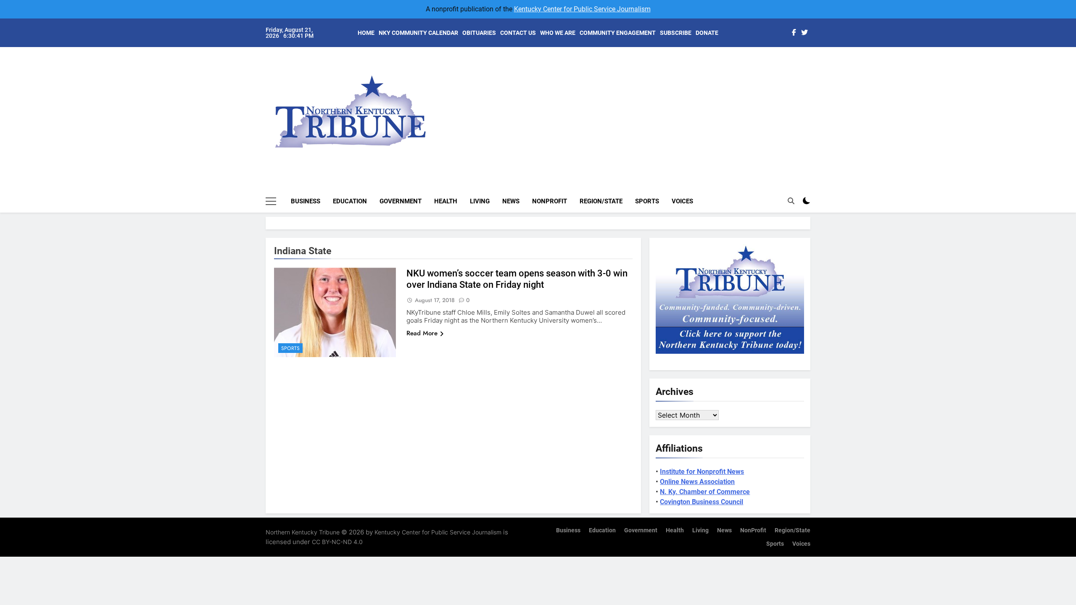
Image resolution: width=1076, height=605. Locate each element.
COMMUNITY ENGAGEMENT (618, 32)
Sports (647, 201)
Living (480, 201)
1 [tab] (814, 63)
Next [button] (794, 105)
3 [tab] (814, 89)
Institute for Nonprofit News (702, 472)
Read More (422, 333)
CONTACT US (518, 32)
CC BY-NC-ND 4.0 (337, 541)
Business (305, 201)
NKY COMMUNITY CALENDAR (418, 32)
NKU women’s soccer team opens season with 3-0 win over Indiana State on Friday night (517, 279)
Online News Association (697, 482)
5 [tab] (814, 114)
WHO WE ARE (557, 32)
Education (350, 201)
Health (445, 201)
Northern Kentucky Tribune (303, 532)
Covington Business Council (701, 502)
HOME (366, 32)
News (511, 201)
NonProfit (549, 201)
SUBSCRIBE (675, 32)
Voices (682, 201)
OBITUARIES (479, 32)
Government (401, 201)
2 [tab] (814, 76)
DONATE (707, 32)
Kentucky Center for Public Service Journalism (582, 9)
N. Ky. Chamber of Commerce (705, 492)
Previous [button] (813, 105)
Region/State (601, 201)
